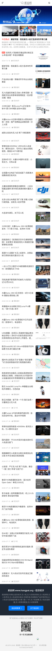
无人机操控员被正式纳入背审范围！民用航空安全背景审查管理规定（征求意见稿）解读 (17, 95)
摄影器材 (15, 87)
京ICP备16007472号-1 (29, 645)
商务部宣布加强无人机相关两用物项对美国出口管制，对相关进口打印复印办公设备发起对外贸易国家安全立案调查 (17, 375)
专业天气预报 (38, 618)
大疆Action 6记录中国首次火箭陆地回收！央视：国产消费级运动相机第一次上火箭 (17, 122)
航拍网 (26, 3)
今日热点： (6, 39)
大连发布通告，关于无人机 (13, 213)
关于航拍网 (35, 608)
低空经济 (15, 61)
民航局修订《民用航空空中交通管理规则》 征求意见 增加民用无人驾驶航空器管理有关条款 (18, 242)
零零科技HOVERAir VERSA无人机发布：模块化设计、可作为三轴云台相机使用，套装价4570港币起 (17, 148)
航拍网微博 (17, 608)
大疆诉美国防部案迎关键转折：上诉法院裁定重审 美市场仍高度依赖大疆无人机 (17, 188)
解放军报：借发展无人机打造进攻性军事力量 (29, 39)
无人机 (14, 408)
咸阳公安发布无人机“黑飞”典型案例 (16, 133)
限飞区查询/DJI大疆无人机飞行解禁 (21, 618)
